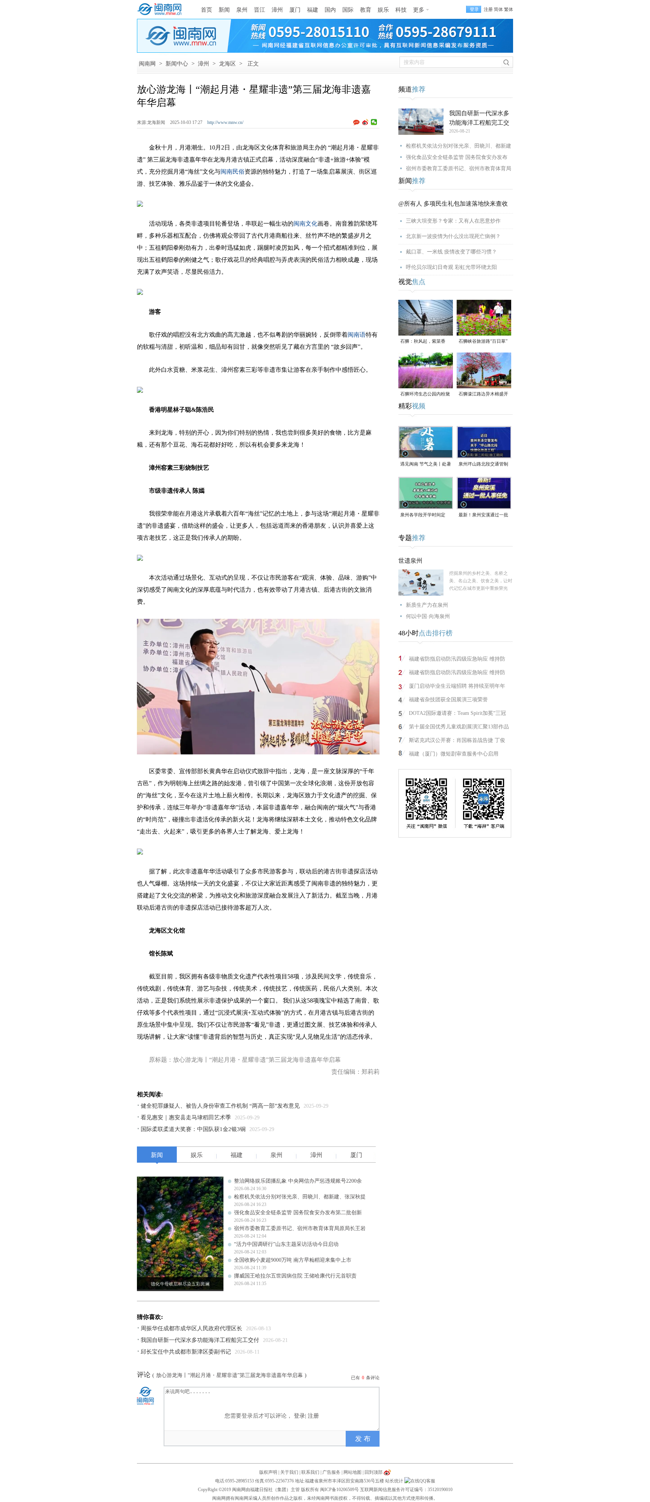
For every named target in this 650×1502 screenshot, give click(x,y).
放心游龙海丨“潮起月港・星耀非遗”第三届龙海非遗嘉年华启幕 (229, 1375)
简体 (498, 9)
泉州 (242, 10)
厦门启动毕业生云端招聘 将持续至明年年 (457, 686)
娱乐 (383, 10)
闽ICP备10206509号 (339, 1489)
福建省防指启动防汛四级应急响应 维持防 (457, 659)
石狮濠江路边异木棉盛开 (483, 394)
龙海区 (227, 64)
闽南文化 (305, 223)
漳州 (277, 10)
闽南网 (147, 64)
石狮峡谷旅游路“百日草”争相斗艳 (483, 342)
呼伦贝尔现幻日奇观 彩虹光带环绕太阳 (451, 267)
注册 (488, 9)
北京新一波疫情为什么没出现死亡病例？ (453, 236)
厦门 (295, 10)
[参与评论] (357, 122)
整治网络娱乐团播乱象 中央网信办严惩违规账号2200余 (298, 1181)
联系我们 (310, 1472)
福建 (312, 10)
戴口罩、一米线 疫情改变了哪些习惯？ (451, 252)
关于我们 (289, 1472)
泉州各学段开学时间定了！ (422, 515)
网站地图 (352, 1472)
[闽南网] (161, 9)
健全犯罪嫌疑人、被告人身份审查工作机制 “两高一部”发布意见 (220, 1106)
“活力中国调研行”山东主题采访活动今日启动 (286, 1244)
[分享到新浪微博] (365, 122)
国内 (330, 10)
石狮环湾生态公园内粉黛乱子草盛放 (425, 394)
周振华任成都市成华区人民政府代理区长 (191, 1328)
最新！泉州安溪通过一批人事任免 (483, 515)
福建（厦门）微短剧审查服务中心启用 (453, 754)
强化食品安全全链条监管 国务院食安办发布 (456, 157)
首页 (206, 10)
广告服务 (331, 1472)
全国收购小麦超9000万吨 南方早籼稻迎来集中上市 (292, 1260)
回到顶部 (373, 1472)
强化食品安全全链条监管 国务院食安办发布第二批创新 (298, 1212)
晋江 (259, 10)
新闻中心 (177, 64)
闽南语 (357, 334)
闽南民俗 (232, 171)
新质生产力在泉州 (427, 605)
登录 (299, 1416)
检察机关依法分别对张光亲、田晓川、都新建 (458, 146)
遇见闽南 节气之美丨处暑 (425, 464)
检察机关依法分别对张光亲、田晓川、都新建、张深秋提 (300, 1197)
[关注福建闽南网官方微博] (387, 1472)
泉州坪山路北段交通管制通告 (483, 464)
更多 (418, 10)
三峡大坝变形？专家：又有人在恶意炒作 (453, 221)
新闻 (224, 10)
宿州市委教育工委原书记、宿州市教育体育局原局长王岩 (300, 1228)
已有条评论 (365, 1377)
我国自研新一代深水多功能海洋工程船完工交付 (200, 1340)
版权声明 (268, 1472)
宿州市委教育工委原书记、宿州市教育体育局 (458, 168)
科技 (401, 10)
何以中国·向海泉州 (428, 616)
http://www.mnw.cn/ (225, 122)
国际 (348, 10)
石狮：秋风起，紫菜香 (422, 341)
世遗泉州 (410, 560)
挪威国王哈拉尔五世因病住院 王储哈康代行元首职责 (295, 1276)
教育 (365, 10)
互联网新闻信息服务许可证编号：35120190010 (406, 1489)
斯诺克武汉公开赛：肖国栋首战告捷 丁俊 (457, 740)
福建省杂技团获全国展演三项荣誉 (448, 699)
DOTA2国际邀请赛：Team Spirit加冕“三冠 (457, 713)
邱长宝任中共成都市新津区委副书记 (186, 1352)
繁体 (508, 9)
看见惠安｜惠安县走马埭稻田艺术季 (186, 1117)
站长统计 (394, 1481)
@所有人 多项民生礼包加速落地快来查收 (453, 203)
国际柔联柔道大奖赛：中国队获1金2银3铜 (193, 1129)
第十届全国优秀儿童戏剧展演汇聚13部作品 (459, 727)
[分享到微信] (374, 122)
